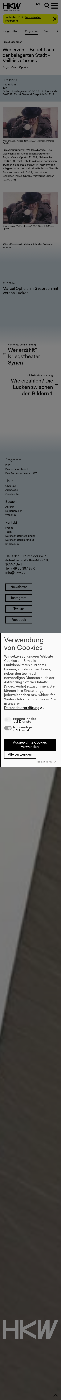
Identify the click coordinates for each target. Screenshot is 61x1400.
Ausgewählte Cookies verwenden (30, 745)
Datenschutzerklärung (21, 708)
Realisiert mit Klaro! (45, 762)
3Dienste (22, 722)
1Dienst (21, 730)
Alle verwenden (20, 755)
